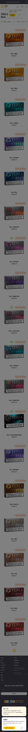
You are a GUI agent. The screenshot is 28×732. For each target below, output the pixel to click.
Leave (21, 727)
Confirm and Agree (9, 727)
